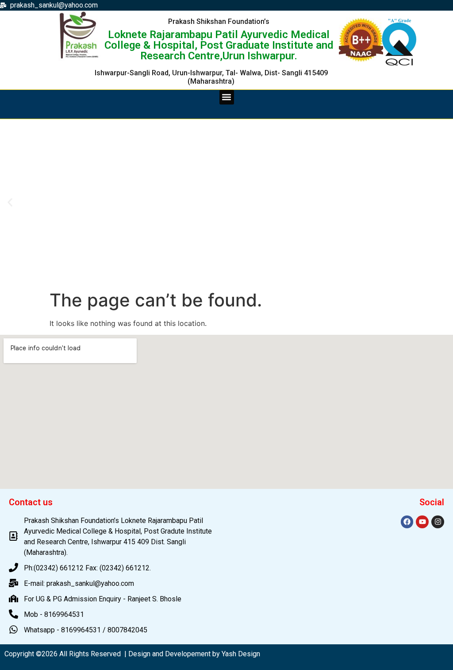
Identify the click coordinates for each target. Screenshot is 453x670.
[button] (226, 97)
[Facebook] (407, 521)
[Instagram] (437, 521)
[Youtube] (422, 521)
